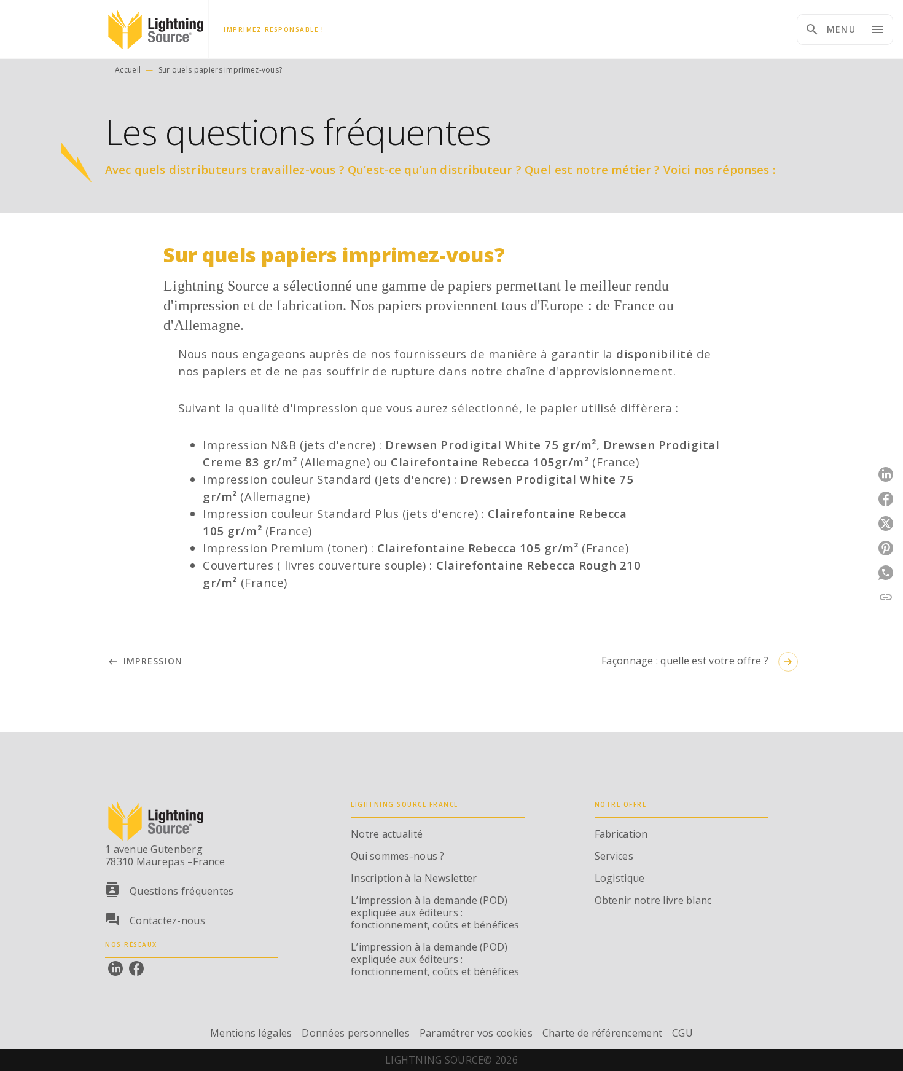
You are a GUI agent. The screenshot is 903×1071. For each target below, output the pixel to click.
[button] (146, 661)
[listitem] (115, 968)
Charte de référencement (602, 1033)
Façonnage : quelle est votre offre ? (697, 660)
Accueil (128, 70)
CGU (682, 1033)
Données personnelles (355, 1033)
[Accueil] (156, 29)
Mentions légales (251, 1033)
